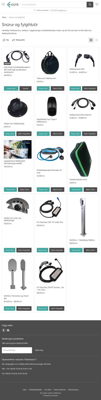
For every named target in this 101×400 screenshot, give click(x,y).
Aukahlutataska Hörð (78, 179)
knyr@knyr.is (62, 10)
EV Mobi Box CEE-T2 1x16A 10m (50, 222)
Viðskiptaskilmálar (35, 390)
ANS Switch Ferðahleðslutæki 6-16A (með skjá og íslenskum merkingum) (17, 69)
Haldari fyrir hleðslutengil (14, 123)
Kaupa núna (11, 88)
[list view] (96, 40)
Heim (4, 17)
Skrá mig (39, 350)
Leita (24, 390)
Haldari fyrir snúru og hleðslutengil (12, 219)
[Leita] (90, 4)
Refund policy (73, 390)
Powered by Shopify (50, 395)
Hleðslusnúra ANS (76, 69)
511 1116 (53, 10)
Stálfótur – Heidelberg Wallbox (82, 240)
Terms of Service (60, 390)
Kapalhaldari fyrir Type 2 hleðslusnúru (47, 120)
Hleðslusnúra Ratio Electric (80, 115)
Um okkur (48, 390)
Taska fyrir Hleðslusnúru (46, 78)
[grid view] (91, 40)
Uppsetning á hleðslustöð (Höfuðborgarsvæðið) (14, 162)
